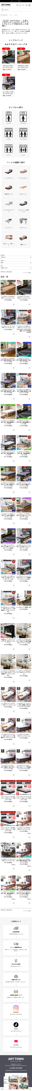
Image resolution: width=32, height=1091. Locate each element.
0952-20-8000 (16, 1068)
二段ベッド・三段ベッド (8, 244)
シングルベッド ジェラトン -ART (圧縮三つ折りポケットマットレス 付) (24, 705)
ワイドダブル (23, 139)
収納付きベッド (9, 194)
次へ (27, 272)
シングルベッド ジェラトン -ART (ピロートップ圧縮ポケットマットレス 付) (8, 736)
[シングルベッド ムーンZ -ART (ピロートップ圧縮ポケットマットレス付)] (23, 567)
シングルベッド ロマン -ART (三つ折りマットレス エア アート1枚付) (8, 546)
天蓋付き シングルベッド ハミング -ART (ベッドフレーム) (8, 641)
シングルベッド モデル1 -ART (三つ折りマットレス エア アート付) (23, 515)
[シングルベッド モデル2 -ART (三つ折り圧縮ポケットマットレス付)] (23, 882)
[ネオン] (23, 725)
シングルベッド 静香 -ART (23, 607)
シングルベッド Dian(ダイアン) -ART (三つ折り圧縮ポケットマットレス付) (23, 641)
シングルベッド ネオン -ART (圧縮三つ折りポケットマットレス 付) (8, 767)
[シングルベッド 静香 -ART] (23, 598)
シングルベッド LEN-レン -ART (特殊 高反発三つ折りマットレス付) (24, 391)
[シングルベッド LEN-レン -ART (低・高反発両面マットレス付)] (23, 442)
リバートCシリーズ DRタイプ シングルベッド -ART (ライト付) (8, 829)
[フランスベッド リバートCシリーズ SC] (8, 787)
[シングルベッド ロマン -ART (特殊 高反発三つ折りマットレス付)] (23, 349)
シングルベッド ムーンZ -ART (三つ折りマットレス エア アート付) (23, 546)
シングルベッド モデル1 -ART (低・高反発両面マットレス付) (8, 422)
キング (23, 155)
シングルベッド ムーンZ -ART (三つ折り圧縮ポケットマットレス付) (23, 484)
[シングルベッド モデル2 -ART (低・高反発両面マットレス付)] (8, 882)
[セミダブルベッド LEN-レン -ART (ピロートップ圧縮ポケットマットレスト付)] (8, 598)
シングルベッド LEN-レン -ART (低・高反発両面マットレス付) (24, 453)
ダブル (8, 139)
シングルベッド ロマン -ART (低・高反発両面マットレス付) (23, 422)
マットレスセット (23, 178)
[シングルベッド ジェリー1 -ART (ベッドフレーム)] (8, 850)
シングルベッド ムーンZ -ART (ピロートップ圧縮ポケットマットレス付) (23, 578)
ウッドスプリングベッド (8, 210)
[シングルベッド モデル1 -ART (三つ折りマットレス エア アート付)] (23, 504)
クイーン (8, 155)
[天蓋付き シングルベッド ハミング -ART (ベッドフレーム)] (8, 630)
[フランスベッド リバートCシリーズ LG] (23, 787)
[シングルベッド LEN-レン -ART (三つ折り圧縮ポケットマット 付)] (8, 504)
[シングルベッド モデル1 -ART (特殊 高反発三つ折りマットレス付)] (8, 349)
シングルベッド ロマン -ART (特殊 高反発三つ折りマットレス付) (23, 360)
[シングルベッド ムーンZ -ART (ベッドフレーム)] (8, 317)
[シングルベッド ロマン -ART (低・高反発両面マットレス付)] (23, 411)
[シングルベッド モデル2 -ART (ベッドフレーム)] (23, 818)
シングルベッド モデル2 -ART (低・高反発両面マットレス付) (8, 893)
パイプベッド (8, 227)
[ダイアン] (23, 630)
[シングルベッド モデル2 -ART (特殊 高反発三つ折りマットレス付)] (23, 850)
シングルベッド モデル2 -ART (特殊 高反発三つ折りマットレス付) (23, 861)
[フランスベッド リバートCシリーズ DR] (8, 818)
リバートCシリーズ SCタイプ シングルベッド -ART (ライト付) (8, 798)
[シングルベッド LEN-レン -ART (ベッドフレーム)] (23, 317)
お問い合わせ (15, 1075)
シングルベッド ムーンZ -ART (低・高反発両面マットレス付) (8, 453)
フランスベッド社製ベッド (23, 210)
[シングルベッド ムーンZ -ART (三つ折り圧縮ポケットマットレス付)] (23, 473)
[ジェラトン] (8, 694)
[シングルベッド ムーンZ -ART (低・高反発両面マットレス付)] (8, 442)
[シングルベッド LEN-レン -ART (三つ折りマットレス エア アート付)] (8, 567)
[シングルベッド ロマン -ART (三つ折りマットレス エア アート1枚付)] (8, 535)
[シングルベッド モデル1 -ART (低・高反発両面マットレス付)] (8, 411)
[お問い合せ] (17, 5)
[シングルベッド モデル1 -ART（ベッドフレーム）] (8, 287)
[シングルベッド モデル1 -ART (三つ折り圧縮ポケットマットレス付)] (8, 473)
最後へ (29, 272)
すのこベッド (23, 194)
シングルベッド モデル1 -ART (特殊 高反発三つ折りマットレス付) (8, 360)
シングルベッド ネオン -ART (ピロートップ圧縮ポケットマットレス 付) (23, 767)
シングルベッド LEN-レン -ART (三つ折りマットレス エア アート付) (8, 578)
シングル (8, 123)
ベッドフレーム (9, 178)
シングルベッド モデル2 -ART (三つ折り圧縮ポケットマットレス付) (23, 893)
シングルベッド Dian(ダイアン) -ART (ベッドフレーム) (23, 672)
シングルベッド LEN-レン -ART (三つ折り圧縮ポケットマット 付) (8, 515)
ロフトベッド (23, 227)
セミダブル (23, 123)
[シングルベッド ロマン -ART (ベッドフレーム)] (23, 287)
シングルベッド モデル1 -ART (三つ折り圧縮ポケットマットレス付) (8, 484)
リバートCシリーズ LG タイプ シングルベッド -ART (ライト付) (23, 798)
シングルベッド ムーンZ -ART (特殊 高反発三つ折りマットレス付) (8, 391)
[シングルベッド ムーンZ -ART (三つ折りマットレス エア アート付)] (23, 535)
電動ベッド (23, 244)
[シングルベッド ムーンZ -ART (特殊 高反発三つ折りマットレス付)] (8, 380)
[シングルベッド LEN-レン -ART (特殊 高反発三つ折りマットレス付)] (23, 380)
